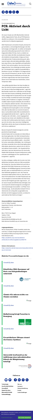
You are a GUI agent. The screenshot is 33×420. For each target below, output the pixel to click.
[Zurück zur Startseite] (16, 4)
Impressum (20, 386)
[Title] (10, 12)
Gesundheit (5, 388)
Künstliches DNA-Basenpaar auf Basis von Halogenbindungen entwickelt (16, 271)
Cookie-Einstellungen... (7, 417)
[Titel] (3, 12)
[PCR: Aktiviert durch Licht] (6, 12)
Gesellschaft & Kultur (7, 386)
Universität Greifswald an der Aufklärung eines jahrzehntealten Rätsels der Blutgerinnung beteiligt (17, 358)
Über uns (20, 384)
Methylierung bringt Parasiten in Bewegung (16, 315)
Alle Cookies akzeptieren (24, 417)
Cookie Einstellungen (22, 392)
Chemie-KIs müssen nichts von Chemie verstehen (15, 295)
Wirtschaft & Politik (7, 392)
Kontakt (19, 390)
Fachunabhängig (6, 394)
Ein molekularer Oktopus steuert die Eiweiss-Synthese (16, 338)
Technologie (5, 384)
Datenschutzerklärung (23, 388)
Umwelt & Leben (6, 390)
